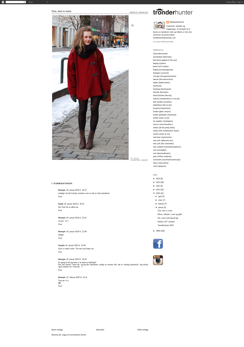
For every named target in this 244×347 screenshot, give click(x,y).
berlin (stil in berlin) (160, 66)
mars (160, 200)
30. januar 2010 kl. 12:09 (76, 231)
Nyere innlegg (57, 330)
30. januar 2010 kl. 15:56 (75, 245)
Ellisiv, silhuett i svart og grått (170, 214)
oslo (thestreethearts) (161, 153)
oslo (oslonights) (159, 150)
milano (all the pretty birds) (164, 128)
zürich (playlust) (159, 166)
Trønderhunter (122, 6)
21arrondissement (160, 54)
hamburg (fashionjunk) (162, 89)
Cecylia (61, 245)
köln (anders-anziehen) (162, 102)
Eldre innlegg (143, 330)
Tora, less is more (61, 11)
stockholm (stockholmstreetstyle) (166, 160)
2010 (158, 193)
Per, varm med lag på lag (168, 218)
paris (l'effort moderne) (162, 156)
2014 (158, 179)
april (160, 196)
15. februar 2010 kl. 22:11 (76, 277)
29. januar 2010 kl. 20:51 (74, 204)
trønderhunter (176, 22)
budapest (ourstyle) (161, 73)
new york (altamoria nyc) (163, 140)
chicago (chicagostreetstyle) (164, 76)
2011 (158, 190)
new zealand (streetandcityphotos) (167, 147)
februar (161, 204)
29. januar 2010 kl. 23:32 (76, 218)
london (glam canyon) (162, 111)
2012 (158, 186)
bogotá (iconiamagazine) (163, 70)
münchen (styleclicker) (162, 137)
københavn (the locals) (162, 105)
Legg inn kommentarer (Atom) (74, 335)
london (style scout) (161, 118)
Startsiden (100, 330)
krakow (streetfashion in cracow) (166, 99)
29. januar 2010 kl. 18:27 (76, 190)
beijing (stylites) (159, 63)
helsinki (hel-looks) (160, 92)
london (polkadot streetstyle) (164, 115)
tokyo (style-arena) (160, 163)
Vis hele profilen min (163, 42)
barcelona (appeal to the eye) (165, 60)
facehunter (157, 86)
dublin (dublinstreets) (161, 82)
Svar (60, 196)
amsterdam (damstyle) (162, 57)
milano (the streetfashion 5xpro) (166, 131)
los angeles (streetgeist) (163, 121)
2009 (158, 231)
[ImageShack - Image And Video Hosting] (132, 26)
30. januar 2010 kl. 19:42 (76, 259)
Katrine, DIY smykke (166, 222)
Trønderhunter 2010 (166, 225)
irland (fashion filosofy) (162, 95)
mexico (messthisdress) (163, 124)
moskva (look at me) (161, 134)
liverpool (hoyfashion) (161, 108)
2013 (158, 182)
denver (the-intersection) (163, 79)
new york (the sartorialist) (163, 144)
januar (144, 160)
